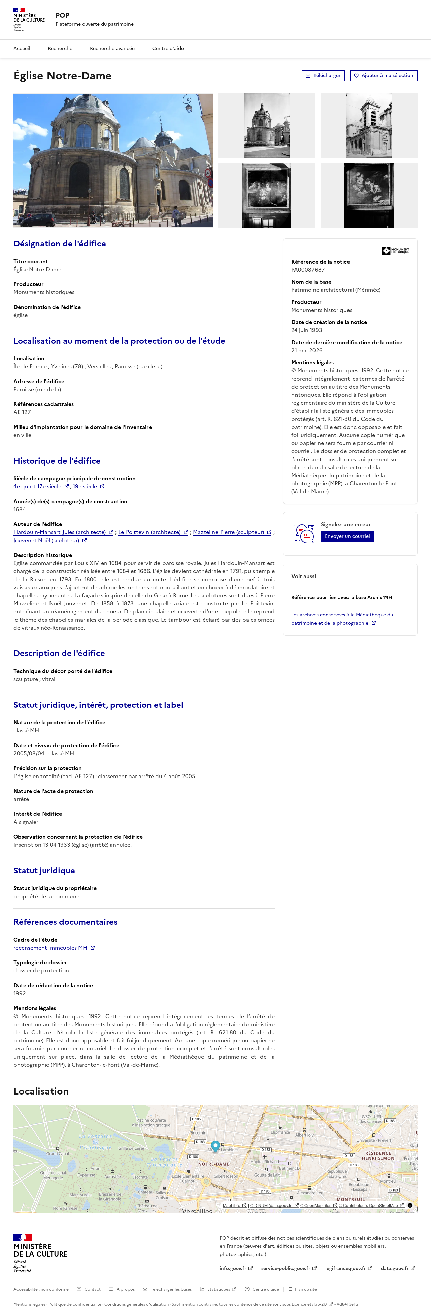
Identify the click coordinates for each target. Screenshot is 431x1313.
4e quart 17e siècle (37, 486)
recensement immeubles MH (50, 948)
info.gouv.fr (233, 1268)
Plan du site (306, 1289)
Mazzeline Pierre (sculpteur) (228, 532)
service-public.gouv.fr (285, 1268)
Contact (93, 1289)
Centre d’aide (266, 1289)
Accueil (21, 48)
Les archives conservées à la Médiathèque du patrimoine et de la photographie (342, 619)
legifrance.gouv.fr (345, 1268)
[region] (215, 1159)
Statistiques (218, 1289)
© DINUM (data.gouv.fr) (271, 1205)
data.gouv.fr (395, 1268)
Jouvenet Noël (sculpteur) (46, 540)
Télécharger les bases (171, 1289)
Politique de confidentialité (74, 1304)
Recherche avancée (112, 48)
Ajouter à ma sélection (387, 75)
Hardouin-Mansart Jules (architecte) (59, 532)
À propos (126, 1289)
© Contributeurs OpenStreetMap (368, 1205)
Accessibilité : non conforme (41, 1289)
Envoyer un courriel (347, 536)
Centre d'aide (168, 48)
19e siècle (85, 486)
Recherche (60, 48)
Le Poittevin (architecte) (149, 532)
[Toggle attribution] (410, 1205)
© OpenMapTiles (315, 1205)
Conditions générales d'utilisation (136, 1304)
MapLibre (231, 1205)
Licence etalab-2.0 (309, 1304)
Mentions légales (29, 1304)
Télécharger (327, 75)
